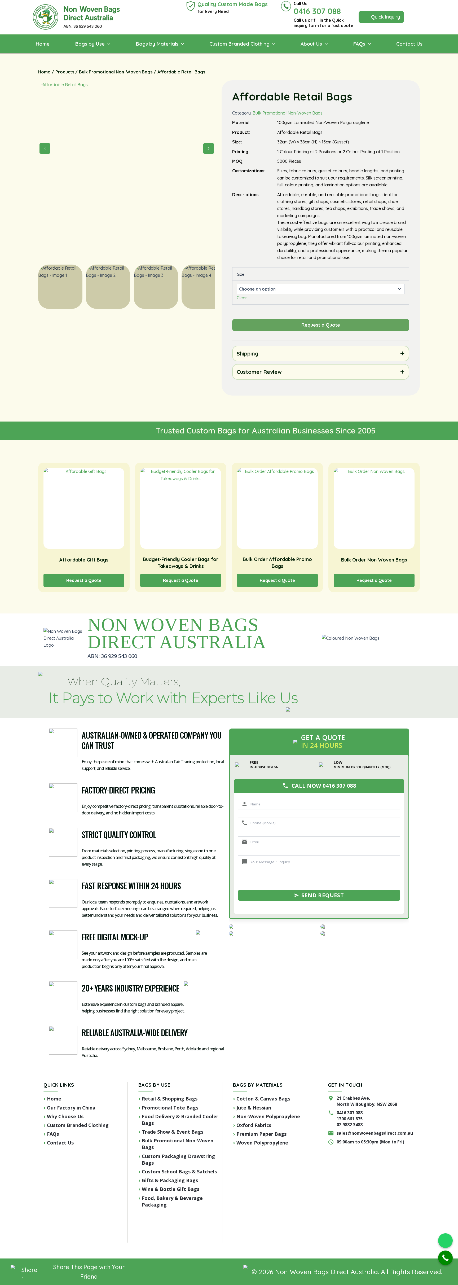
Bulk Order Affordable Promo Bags (277, 562)
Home (54, 1098)
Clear (242, 297)
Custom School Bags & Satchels (179, 1171)
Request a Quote (84, 580)
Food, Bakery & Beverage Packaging (172, 1201)
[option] (108, 287)
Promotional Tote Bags (170, 1107)
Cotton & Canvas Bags (263, 1098)
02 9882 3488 (350, 1125)
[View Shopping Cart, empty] (417, 17)
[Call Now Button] (445, 1258)
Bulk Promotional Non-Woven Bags (288, 113)
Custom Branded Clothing (78, 1125)
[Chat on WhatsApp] (445, 1240)
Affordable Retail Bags (292, 96)
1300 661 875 (350, 1119)
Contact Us (60, 1142)
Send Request (322, 895)
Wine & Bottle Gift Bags (170, 1189)
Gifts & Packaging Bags (170, 1180)
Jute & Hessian (253, 1107)
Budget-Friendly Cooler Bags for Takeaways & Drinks (180, 562)
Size (240, 274)
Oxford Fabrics (253, 1125)
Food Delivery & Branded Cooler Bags (180, 1119)
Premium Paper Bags (261, 1134)
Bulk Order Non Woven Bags (374, 560)
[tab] (320, 353)
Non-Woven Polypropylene (268, 1116)
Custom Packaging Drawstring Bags (178, 1159)
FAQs (53, 1134)
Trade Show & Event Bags (172, 1132)
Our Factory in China (71, 1107)
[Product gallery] (126, 169)
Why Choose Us (65, 1116)
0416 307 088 (350, 1113)
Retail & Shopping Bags (169, 1098)
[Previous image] (44, 148)
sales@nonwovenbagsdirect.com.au (375, 1133)
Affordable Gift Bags (83, 560)
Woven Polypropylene (262, 1142)
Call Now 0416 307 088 (324, 785)
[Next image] (208, 148)
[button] (381, 17)
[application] (107, 43)
